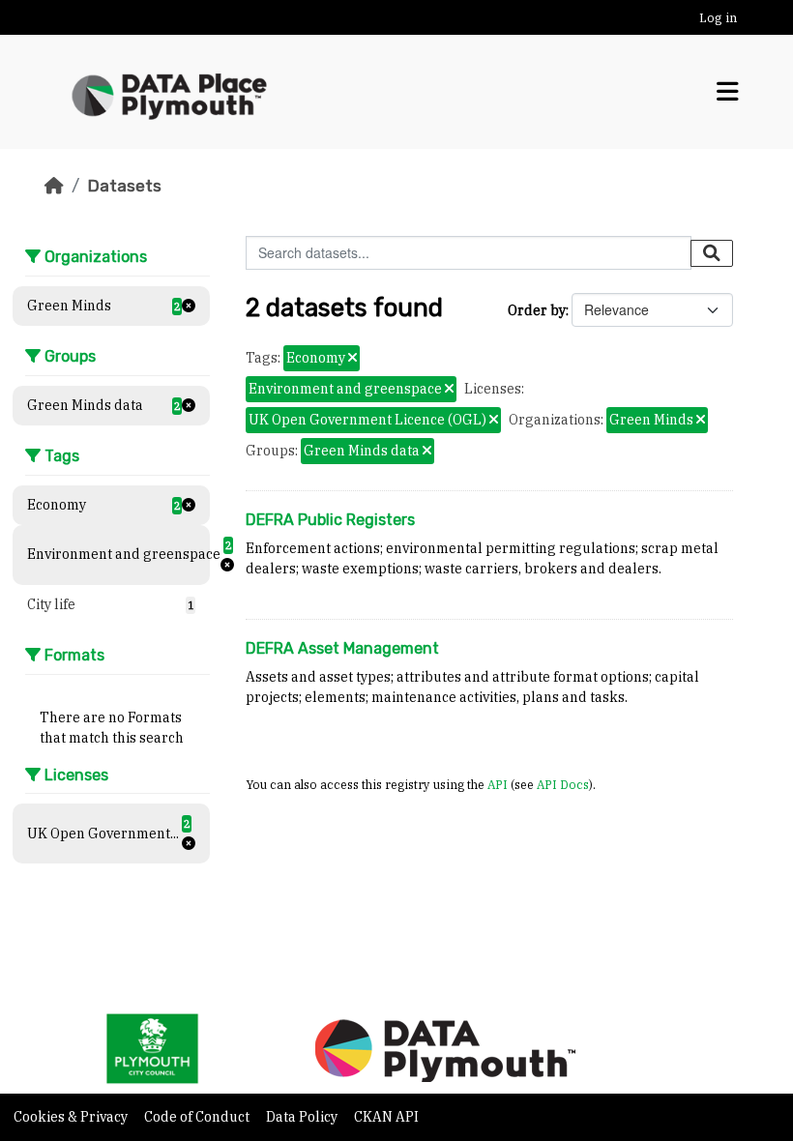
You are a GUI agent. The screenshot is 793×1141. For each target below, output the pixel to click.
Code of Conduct (198, 1117)
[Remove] (352, 359)
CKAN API (386, 1117)
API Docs (563, 784)
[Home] (54, 185)
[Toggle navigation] (727, 91)
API (497, 784)
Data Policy (303, 1117)
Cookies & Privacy (72, 1117)
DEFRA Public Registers (330, 520)
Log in (718, 18)
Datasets (124, 185)
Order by (537, 310)
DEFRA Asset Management (342, 648)
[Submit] (711, 253)
